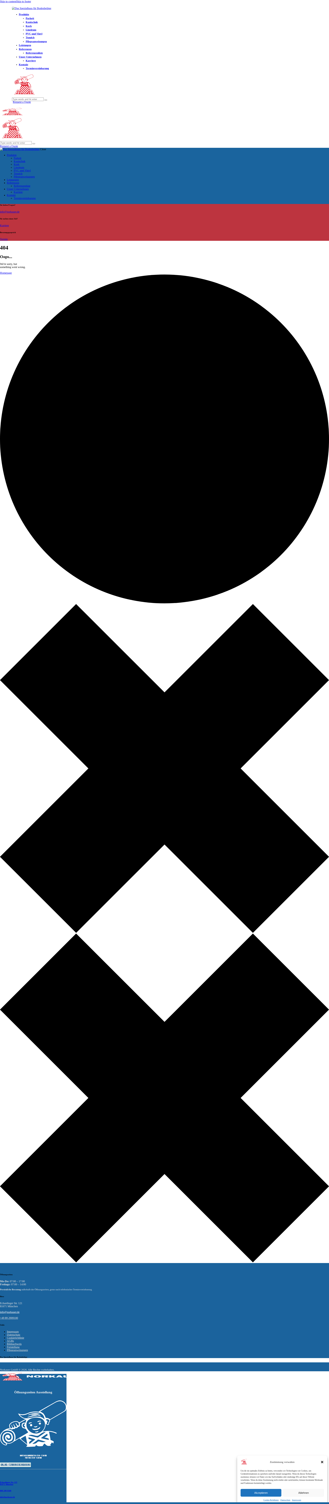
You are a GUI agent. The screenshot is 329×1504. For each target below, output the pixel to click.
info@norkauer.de (10, 211)
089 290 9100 (5, 1491)
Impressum (296, 1500)
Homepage (6, 272)
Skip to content (8, 1)
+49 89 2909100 (9, 1317)
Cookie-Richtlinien (271, 1500)
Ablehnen (303, 1492)
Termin (4, 239)
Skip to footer (23, 1)
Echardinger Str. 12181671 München (8, 1483)
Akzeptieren (261, 1492)
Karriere (4, 225)
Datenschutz (285, 1500)
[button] (322, 1462)
